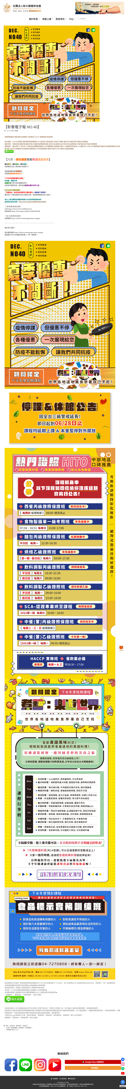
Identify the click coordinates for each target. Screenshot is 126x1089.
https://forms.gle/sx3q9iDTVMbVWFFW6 (25, 211)
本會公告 (25, 1025)
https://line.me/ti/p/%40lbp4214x (20, 209)
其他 (7, 1025)
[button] (34, 19)
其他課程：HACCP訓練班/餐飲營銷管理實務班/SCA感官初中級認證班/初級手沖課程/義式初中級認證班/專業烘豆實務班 (46, 142)
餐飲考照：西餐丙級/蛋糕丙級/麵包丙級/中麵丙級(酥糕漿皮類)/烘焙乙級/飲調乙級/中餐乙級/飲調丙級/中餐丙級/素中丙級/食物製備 (51, 144)
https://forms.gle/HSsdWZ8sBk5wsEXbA (32, 202)
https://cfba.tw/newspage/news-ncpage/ (25, 218)
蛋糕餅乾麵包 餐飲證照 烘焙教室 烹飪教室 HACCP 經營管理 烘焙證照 (29, 137)
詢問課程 (121, 650)
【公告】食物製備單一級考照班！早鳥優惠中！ (19, 1028)
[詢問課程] (121, 648)
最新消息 (18, 1025)
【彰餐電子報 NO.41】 (12, 1029)
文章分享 (12, 1025)
